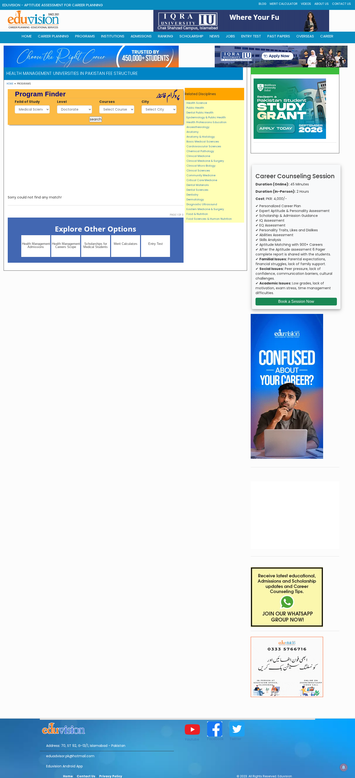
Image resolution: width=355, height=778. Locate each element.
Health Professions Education (206, 122)
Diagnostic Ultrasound (201, 204)
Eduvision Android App (64, 766)
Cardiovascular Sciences (203, 146)
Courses (107, 101)
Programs (85, 36)
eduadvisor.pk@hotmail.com (70, 756)
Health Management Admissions (36, 245)
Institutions (112, 36)
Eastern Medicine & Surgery (205, 209)
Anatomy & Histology (200, 137)
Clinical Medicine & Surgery (205, 161)
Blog (262, 4)
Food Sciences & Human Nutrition (209, 219)
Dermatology (195, 199)
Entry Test (251, 36)
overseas (305, 36)
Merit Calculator (284, 4)
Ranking (165, 36)
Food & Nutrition (197, 214)
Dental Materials (197, 185)
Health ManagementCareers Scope (66, 245)
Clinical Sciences (198, 170)
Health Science (196, 103)
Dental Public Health (199, 112)
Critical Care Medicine (201, 180)
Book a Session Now (296, 301)
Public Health (195, 108)
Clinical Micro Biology (200, 166)
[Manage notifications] (344, 767)
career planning (53, 36)
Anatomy (192, 132)
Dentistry (192, 195)
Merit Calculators (125, 244)
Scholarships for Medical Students (95, 245)
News (215, 36)
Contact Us (341, 4)
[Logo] (107, 728)
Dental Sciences (197, 190)
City (145, 101)
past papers (278, 36)
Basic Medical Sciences (202, 141)
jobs (230, 36)
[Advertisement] (96, 160)
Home (10, 83)
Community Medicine (200, 175)
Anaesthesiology (197, 127)
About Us (321, 4)
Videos (306, 4)
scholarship (191, 36)
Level (62, 101)
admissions (141, 36)
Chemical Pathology (200, 151)
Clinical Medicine (198, 156)
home (27, 36)
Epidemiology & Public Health (206, 117)
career (326, 36)
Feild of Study (27, 101)
